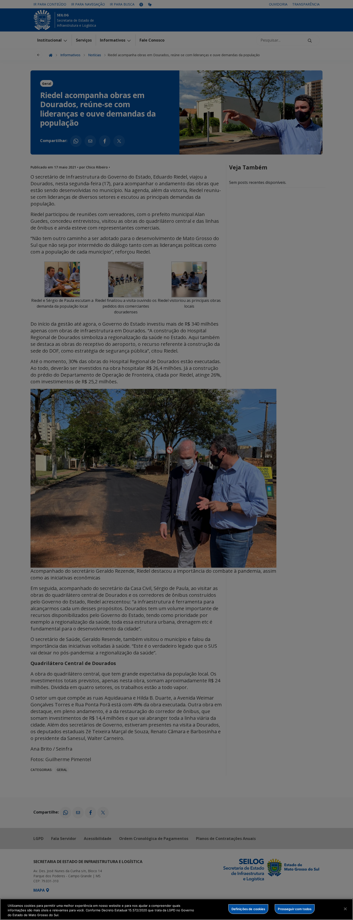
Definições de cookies (248, 909)
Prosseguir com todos (294, 909)
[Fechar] (345, 908)
